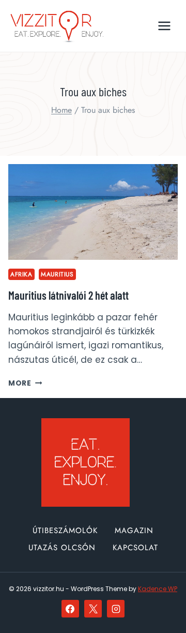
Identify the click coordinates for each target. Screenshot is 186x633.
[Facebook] (70, 608)
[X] (93, 608)
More (25, 383)
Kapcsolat (135, 547)
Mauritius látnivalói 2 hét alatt (68, 295)
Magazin (134, 530)
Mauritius (57, 274)
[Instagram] (116, 608)
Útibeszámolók (65, 530)
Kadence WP (157, 588)
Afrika (21, 274)
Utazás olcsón (62, 547)
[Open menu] (164, 26)
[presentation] (93, 212)
